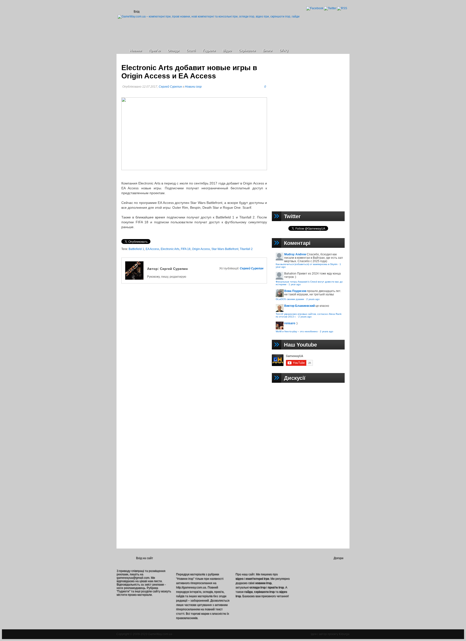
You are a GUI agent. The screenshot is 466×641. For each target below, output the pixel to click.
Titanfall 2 (246, 249)
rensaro (289, 323)
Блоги (267, 50)
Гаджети (209, 50)
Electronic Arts (170, 249)
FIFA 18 (186, 249)
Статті (191, 50)
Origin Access (201, 249)
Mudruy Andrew (295, 254)
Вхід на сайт (144, 558)
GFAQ (283, 50)
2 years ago (313, 299)
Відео (227, 50)
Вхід (136, 11)
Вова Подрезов (295, 291)
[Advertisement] (308, 131)
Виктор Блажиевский (299, 306)
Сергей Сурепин (170, 86)
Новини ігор (193, 86)
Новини (136, 50)
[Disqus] (194, 358)
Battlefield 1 (136, 249)
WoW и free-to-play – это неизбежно (297, 331)
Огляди (173, 50)
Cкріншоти (247, 50)
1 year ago (295, 284)
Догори (338, 558)
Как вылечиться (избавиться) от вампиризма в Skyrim (306, 264)
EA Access (152, 249)
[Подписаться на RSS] (342, 8)
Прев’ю (154, 50)
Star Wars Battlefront (224, 249)
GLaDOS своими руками (290, 299)
